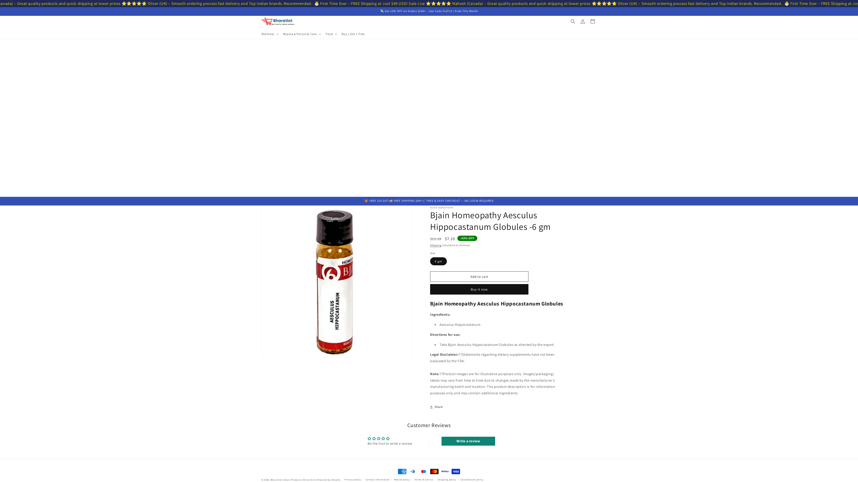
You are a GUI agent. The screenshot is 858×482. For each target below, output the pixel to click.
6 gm (438, 261)
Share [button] (439, 407)
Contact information (378, 479)
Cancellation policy (472, 479)
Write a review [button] (468, 441)
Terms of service (423, 479)
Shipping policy (446, 479)
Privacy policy (353, 479)
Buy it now (479, 289)
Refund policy (402, 479)
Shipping (436, 245)
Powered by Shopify (328, 479)
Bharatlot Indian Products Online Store (294, 479)
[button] (269, 34)
